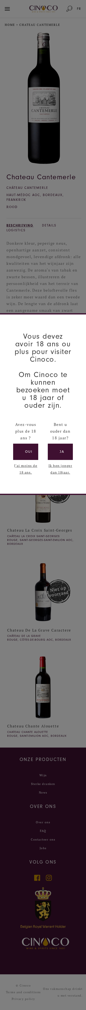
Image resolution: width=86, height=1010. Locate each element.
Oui (28, 452)
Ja (62, 452)
